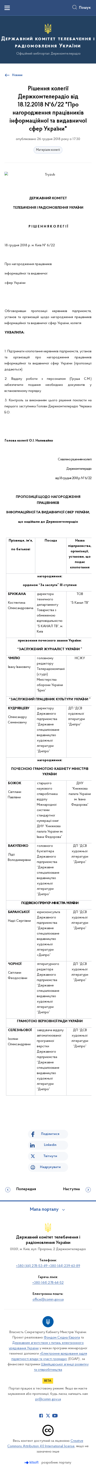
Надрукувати (50, 1167)
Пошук (85, 8)
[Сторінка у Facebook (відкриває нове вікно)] (41, 1415)
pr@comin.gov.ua (48, 1399)
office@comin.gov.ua (48, 1299)
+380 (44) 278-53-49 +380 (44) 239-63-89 (48, 1266)
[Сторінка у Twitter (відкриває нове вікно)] (48, 1415)
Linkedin (50, 1145)
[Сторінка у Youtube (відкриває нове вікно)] (55, 1415)
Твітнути (50, 1156)
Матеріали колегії (48, 150)
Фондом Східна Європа (62, 1337)
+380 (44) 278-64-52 (48, 1283)
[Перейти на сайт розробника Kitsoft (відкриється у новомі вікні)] (32, 1462)
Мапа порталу (44, 1209)
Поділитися (50, 1134)
